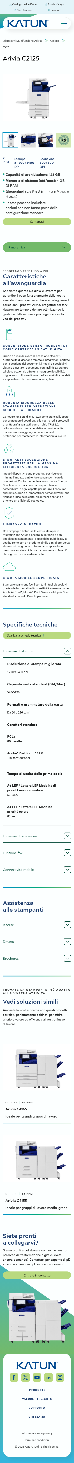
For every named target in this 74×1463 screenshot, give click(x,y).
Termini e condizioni (37, 1440)
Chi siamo (37, 1416)
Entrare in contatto (37, 1275)
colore (54, 41)
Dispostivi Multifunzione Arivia (22, 41)
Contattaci (37, 222)
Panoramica (17, 247)
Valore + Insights (37, 1398)
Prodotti (37, 1389)
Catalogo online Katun (24, 4)
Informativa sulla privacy (37, 1433)
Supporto (37, 1407)
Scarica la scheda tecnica (24, 635)
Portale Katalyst (55, 4)
